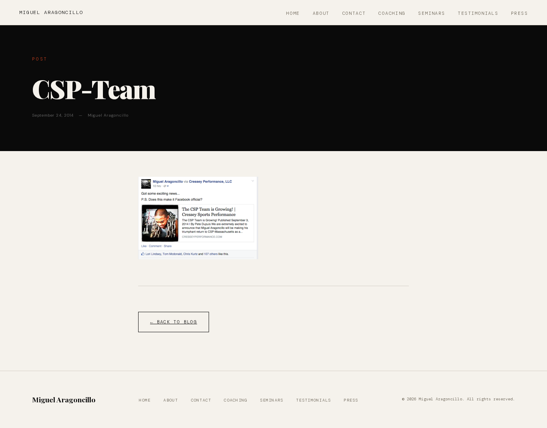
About (321, 13)
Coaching (391, 13)
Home (293, 13)
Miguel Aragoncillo (51, 12)
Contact (354, 13)
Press (519, 13)
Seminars (431, 13)
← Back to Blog (173, 322)
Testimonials (478, 13)
